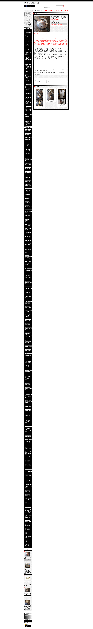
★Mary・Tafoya (27, 186)
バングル (27, 40)
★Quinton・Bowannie (28, 495)
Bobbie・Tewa (27, 233)
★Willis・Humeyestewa (28, 346)
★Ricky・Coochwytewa (28, 327)
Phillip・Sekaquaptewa (28, 229)
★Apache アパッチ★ (28, 202)
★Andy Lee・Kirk (27, 168)
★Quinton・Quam (27, 441)
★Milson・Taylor (27, 323)
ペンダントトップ (28, 41)
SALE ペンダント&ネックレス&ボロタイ (28, 33)
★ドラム (27, 101)
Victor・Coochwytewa (28, 218)
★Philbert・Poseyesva (28, 284)
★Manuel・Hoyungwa (28, 243)
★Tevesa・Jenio (27, 520)
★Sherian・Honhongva (28, 270)
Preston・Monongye (28, 216)
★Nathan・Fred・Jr (28, 349)
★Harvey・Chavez (27, 181)
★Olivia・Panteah (27, 474)
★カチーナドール (28, 98)
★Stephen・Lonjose (28, 475)
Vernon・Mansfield (27, 244)
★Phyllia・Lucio (27, 491)
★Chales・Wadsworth (28, 314)
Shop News (26, 615)
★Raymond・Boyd (27, 517)
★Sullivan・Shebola (28, 448)
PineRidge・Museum (28, 129)
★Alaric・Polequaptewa (28, 345)
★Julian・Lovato (27, 150)
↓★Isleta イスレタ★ (28, 167)
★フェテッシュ (28, 97)
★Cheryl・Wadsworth (28, 311)
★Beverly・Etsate (27, 461)
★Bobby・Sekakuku (28, 277)
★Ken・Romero (27, 194)
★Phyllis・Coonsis (27, 437)
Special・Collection (27, 130)
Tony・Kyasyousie (27, 241)
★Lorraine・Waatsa (28, 410)
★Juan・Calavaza (27, 384)
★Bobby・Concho (27, 464)
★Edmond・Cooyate (28, 447)
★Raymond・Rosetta (28, 185)
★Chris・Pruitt (27, 165)
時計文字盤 (28, 120)
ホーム (33, 10)
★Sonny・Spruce (27, 195)
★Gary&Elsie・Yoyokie (28, 288)
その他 (26, 541)
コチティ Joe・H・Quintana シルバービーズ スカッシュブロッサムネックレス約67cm (27, 607)
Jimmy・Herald (27, 154)
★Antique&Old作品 (28, 172)
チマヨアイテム (27, 544)
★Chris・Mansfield (28, 361)
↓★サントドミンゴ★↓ (28, 171)
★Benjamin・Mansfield (28, 258)
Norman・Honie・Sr (28, 240)
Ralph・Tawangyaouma (28, 211)
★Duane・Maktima (28, 164)
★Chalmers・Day (27, 281)
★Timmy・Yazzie (27, 199)
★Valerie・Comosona (28, 476)
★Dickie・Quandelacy (28, 400)
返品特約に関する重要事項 (55, 22)
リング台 (27, 116)
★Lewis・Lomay (27, 153)
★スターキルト (28, 84)
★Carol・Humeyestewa (28, 370)
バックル (27, 45)
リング (26, 532)
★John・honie (27, 365)
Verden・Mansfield (27, 245)
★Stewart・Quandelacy (28, 471)
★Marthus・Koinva (28, 332)
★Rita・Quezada (27, 529)
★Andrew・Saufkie (28, 293)
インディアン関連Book (28, 109)
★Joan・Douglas (27, 472)
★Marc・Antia (27, 205)
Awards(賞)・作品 (27, 134)
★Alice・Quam (27, 385)
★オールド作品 (27, 383)
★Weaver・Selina (27, 292)
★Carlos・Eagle (27, 207)
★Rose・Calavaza (27, 499)
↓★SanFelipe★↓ (27, 198)
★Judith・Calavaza (28, 498)
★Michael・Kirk (27, 169)
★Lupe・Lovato (27, 184)
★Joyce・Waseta (27, 490)
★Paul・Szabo (27, 144)
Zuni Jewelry (27, 48)
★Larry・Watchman (28, 518)
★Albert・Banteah (27, 420)
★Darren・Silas (27, 306)
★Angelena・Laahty (28, 480)
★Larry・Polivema (27, 303)
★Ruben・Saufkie (27, 320)
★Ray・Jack (27, 524)
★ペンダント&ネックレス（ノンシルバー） (28, 70)
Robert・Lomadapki (28, 228)
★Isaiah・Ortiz (27, 201)
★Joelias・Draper (27, 528)
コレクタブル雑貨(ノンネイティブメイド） (28, 107)
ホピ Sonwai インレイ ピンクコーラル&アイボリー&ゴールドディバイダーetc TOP (27, 595)
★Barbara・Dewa (27, 415)
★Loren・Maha (27, 298)
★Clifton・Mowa (27, 351)
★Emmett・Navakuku (28, 343)
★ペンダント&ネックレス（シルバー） (28, 67)
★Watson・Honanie (28, 232)
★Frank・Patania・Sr (28, 149)
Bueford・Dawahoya (28, 224)
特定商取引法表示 (27, 613)
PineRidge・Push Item (28, 131)
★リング (27, 49)
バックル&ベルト (27, 537)
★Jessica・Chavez (27, 494)
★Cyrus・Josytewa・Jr (28, 350)
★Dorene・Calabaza (28, 190)
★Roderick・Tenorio (28, 178)
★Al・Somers (27, 203)
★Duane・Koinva (27, 340)
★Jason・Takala (27, 289)
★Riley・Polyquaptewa (28, 366)
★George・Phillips (27, 371)
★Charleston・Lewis (28, 319)
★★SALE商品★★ (28, 29)
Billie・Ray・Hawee (28, 236)
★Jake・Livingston (28, 409)
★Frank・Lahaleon (28, 362)
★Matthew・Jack (28, 525)
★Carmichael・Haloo (28, 403)
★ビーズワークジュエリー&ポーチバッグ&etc (28, 79)
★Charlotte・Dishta (28, 465)
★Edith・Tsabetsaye (28, 406)
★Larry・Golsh (27, 158)
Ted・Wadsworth (27, 237)
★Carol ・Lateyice (27, 503)
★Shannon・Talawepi (28, 355)
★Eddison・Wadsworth (28, 310)
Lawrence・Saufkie (27, 225)
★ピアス (27, 54)
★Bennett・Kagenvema (28, 253)
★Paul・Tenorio (27, 191)
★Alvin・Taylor (27, 324)
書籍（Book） (27, 545)
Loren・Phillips (27, 255)
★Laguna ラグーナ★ (28, 163)
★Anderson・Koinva (28, 330)
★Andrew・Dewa (27, 387)
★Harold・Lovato (27, 177)
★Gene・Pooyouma (28, 375)
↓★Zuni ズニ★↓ (27, 405)
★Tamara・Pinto (27, 460)
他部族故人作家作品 (28, 133)
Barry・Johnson (27, 145)
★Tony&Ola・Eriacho (28, 435)
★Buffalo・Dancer (27, 197)
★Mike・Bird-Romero (28, 161)
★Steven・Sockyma (28, 307)
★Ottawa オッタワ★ (28, 206)
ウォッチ (26, 540)
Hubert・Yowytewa (27, 239)
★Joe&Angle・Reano (28, 182)
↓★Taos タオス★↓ (27, 193)
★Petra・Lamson (27, 347)
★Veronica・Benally (28, 521)
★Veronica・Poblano (28, 407)
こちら (30, 24)
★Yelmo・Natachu (27, 481)
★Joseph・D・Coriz (28, 180)
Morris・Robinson (27, 212)
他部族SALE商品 (27, 139)
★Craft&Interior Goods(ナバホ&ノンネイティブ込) (28, 86)
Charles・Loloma (27, 215)
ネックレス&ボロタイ (28, 536)
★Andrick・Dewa (27, 416)
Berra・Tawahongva (28, 260)
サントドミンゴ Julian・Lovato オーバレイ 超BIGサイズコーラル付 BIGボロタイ (27, 559)
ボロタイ (27, 44)
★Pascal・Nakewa (27, 502)
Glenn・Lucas (27, 221)
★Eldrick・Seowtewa (28, 436)
